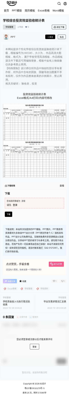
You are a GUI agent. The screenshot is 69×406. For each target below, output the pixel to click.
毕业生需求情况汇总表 (55, 301)
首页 (6, 10)
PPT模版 (17, 10)
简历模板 (30, 10)
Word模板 (58, 10)
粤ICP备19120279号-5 (34, 388)
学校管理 (9, 27)
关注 (51, 37)
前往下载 (60, 27)
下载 (8, 214)
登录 (15, 204)
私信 (62, 37)
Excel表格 (44, 10)
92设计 (42, 383)
